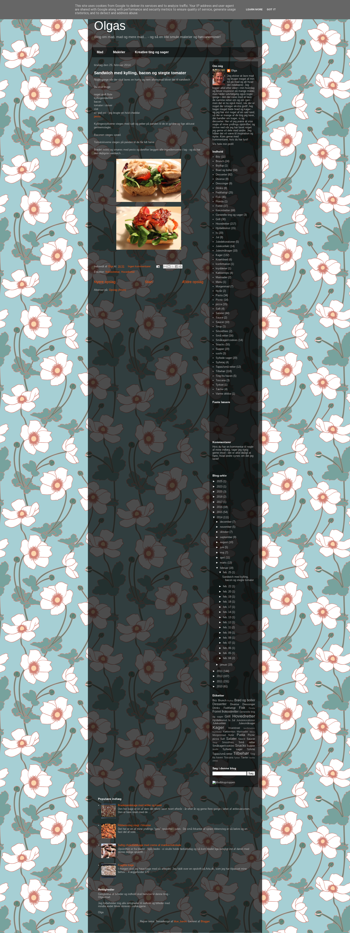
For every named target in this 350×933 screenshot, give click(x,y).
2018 (220, 496)
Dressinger (222, 183)
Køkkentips (222, 272)
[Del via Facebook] (177, 266)
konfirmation (223, 263)
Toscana (221, 380)
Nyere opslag (104, 282)
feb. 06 (227, 648)
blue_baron (180, 921)
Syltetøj (220, 362)
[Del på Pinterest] (180, 266)
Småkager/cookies (227, 340)
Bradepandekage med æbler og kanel (140, 805)
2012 (220, 676)
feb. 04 (227, 658)
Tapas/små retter (226, 366)
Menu (219, 281)
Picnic (219, 299)
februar (224, 567)
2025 (220, 481)
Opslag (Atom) (117, 289)
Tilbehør (220, 371)
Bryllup (220, 165)
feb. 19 (227, 596)
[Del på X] (173, 266)
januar (224, 664)
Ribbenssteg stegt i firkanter (134, 825)
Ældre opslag (192, 282)
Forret (219, 205)
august (224, 542)
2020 (220, 491)
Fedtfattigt (222, 192)
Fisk (218, 196)
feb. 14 (227, 612)
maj (222, 552)
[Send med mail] (165, 266)
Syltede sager (224, 357)
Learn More (254, 9)
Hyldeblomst (223, 228)
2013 (220, 671)
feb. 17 (227, 606)
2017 (220, 501)
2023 (220, 486)
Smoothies (222, 331)
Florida (220, 201)
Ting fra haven (224, 375)
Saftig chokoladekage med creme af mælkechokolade (149, 845)
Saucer (220, 322)
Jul (217, 237)
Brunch (220, 161)
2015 (220, 512)
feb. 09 (227, 632)
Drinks (219, 188)
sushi (219, 353)
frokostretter (113, 271)
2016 (220, 506)
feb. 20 (227, 591)
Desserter (221, 174)
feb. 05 (227, 653)
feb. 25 (227, 572)
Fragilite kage (126, 865)
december (226, 521)
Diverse (220, 178)
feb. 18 (227, 601)
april (223, 557)
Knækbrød (222, 259)
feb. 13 (227, 617)
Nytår (219, 290)
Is (217, 232)
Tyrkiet (220, 384)
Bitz (218, 156)
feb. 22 (227, 586)
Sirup (219, 326)
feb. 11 (227, 627)
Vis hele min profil (223, 143)
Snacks (220, 344)
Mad (100, 52)
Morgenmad (222, 286)
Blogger (205, 921)
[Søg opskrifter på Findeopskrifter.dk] (223, 782)
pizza (219, 304)
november (226, 526)
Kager (219, 255)
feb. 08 (227, 637)
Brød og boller (224, 170)
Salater (220, 313)
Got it (271, 9)
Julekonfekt (222, 246)
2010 (220, 686)
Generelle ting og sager (229, 214)
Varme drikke (223, 393)
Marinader (221, 277)
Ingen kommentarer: (140, 266)
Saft (218, 308)
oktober (224, 531)
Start (149, 282)
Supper (220, 348)
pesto (97, 116)
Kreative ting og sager (152, 52)
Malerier (119, 52)
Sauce (219, 317)
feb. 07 (227, 642)
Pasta (219, 295)
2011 (220, 681)
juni (222, 547)
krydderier (221, 268)
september (226, 537)
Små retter (222, 335)
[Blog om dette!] (169, 266)
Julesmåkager (224, 250)
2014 (220, 517)
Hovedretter (128, 271)
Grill (218, 219)
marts (223, 562)
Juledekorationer (225, 241)
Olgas (110, 25)
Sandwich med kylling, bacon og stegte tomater (140, 73)
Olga (234, 70)
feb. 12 (227, 622)
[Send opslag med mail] (158, 266)
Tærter (220, 389)
